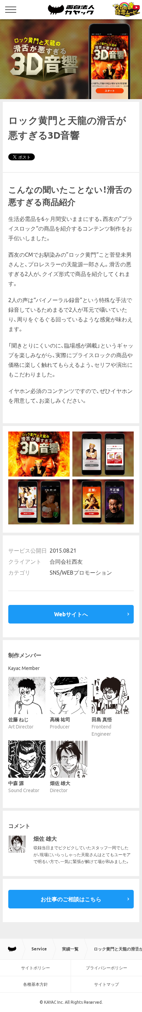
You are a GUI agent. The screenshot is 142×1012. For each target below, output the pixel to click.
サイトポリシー (35, 968)
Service (39, 949)
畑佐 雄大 (45, 838)
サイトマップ (106, 984)
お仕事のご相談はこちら (71, 899)
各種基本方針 (35, 984)
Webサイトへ (71, 614)
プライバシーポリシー (106, 968)
